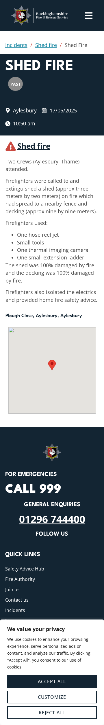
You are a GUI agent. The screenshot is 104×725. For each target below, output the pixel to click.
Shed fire (46, 45)
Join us (12, 589)
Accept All (52, 681)
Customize (52, 697)
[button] (52, 365)
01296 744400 (52, 519)
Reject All (52, 712)
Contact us (17, 600)
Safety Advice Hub (24, 569)
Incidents (16, 45)
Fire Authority (20, 579)
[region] (52, 672)
